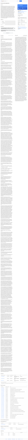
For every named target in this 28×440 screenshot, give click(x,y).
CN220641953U (2, 410)
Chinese (22, 10)
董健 (22, 11)
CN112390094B (2, 395)
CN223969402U (2, 415)
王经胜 (20, 11)
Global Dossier (24, 28)
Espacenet (22, 28)
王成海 (24, 11)
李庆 (21, 11)
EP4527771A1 (2, 380)
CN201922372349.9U (3, 424)
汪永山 (25, 11)
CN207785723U (2, 394)
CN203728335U (2, 404)
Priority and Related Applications (23, 27)
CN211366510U (2, 400)
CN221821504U (2, 416)
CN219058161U (2, 411)
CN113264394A (2, 376)
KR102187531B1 (2, 389)
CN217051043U (2, 405)
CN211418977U (2, 399)
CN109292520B (2, 390)
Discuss (19, 29)
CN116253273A (2, 378)
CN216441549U (2, 406)
